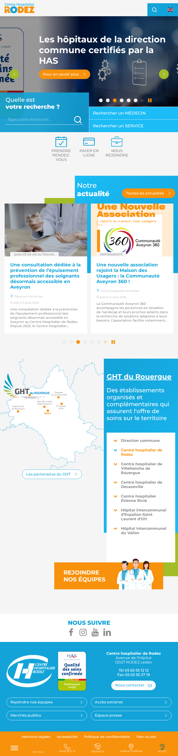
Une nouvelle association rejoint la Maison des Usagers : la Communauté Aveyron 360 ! (128, 273)
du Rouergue (139, 376)
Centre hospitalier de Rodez (141, 452)
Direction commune (140, 440)
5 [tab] (129, 101)
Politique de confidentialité (107, 737)
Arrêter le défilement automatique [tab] (150, 101)
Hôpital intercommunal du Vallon (143, 530)
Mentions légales (36, 737)
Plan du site (146, 737)
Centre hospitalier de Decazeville (141, 484)
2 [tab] (108, 101)
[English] (170, 9)
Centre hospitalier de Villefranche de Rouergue (141, 468)
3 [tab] (115, 101)
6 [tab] (136, 101)
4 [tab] (122, 101)
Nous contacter (129, 685)
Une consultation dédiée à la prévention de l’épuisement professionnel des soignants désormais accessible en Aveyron (45, 276)
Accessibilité (67, 737)
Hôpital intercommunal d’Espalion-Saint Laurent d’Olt (143, 514)
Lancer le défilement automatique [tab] (143, 101)
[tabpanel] (89, 74)
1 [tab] (101, 101)
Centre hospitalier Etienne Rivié (138, 498)
